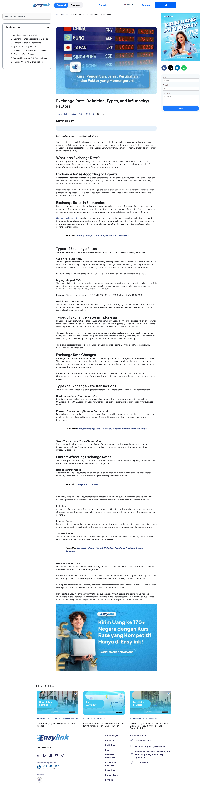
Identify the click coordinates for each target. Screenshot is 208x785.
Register (146, 5)
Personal (61, 5)
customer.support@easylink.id (150, 746)
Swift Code (110, 745)
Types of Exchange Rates (24, 46)
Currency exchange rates (67, 218)
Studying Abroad (43, 718)
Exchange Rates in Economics (27, 42)
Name (165, 77)
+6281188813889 (143, 740)
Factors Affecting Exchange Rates (29, 62)
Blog (107, 750)
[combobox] (26, 16)
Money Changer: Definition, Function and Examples (102, 235)
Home (58, 14)
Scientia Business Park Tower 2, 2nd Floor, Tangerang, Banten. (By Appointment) (152, 754)
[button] (48, 27)
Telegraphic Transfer (87, 484)
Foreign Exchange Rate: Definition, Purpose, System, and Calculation (111, 428)
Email (165, 85)
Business (75, 5)
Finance (65, 14)
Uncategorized (135, 718)
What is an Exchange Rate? (25, 35)
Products (103, 5)
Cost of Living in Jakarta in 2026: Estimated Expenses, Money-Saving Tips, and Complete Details (149, 725)
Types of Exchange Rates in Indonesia (30, 50)
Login (165, 5)
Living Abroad (56, 718)
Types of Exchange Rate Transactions (30, 58)
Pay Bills (109, 780)
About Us (109, 740)
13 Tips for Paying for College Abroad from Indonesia (56, 724)
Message (167, 93)
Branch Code (111, 775)
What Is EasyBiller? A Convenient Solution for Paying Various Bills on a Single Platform (103, 724)
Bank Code (110, 770)
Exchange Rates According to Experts (30, 38)
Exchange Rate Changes (24, 54)
